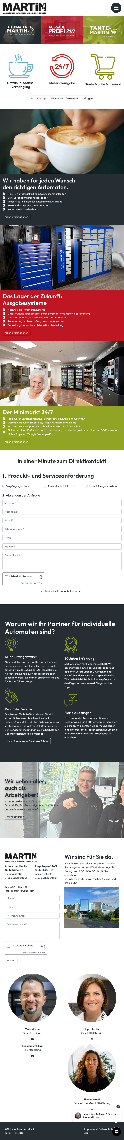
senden (11, 960)
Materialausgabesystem (103, 486)
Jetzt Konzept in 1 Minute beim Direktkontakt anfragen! (62, 98)
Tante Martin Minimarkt (103, 84)
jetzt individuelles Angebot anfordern (62, 591)
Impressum (90, 1129)
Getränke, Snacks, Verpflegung (20, 85)
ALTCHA (38, 583)
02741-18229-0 (18, 886)
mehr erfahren (15, 816)
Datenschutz (105, 1129)
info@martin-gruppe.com (19, 890)
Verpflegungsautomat (18, 486)
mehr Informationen (16, 216)
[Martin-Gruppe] (21, 857)
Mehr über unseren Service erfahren (28, 741)
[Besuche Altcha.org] (40, 576)
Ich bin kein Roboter (20, 576)
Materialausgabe (62, 83)
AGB (86, 1133)
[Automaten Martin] (21, 65)
